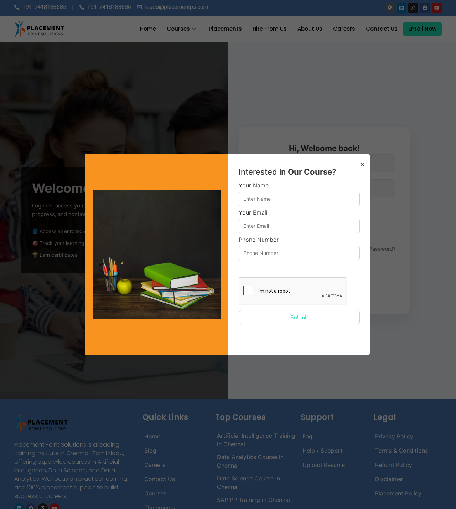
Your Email (253, 213)
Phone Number (259, 240)
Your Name (254, 185)
